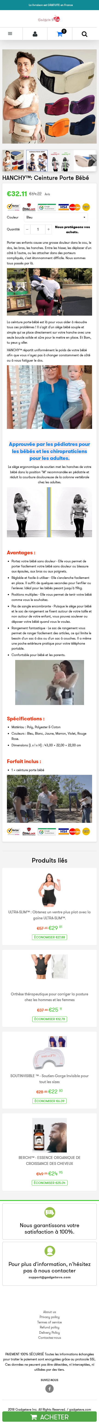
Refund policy (49, 1327)
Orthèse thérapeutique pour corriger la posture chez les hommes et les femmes (49, 997)
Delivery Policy (49, 1333)
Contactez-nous (49, 1338)
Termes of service (49, 1322)
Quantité (13, 229)
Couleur (12, 217)
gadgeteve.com (80, 1409)
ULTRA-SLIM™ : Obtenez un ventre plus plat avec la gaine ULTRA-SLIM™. (49, 915)
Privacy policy (50, 1317)
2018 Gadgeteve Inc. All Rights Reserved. (37, 1409)
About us (49, 1312)
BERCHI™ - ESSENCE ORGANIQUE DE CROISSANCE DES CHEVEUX (50, 1160)
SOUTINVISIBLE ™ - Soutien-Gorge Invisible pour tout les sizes (49, 1078)
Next (93, 160)
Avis (47, 194)
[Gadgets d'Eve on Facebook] (49, 1388)
